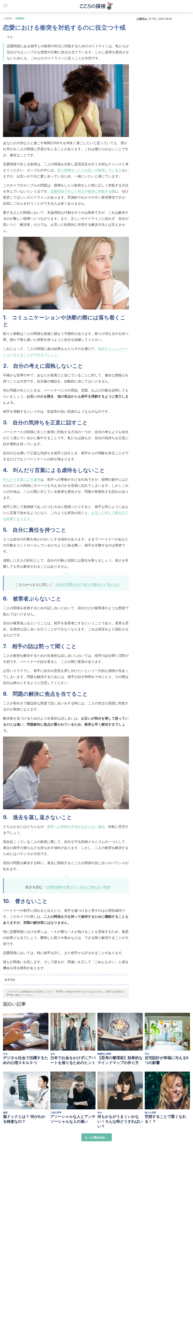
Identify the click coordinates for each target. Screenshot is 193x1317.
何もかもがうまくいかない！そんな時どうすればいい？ (120, 1121)
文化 (5, 1053)
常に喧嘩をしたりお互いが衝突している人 (89, 170)
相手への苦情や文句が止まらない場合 (76, 827)
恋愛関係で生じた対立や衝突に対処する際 (83, 191)
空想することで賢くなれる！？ (165, 1119)
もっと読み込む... (97, 1137)
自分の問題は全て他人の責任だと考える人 (88, 585)
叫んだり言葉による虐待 (21, 479)
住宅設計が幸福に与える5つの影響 (166, 1060)
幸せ (147, 1053)
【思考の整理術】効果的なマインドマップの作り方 (120, 1060)
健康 (5, 1112)
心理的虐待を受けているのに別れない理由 (78, 887)
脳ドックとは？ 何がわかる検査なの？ (24, 1119)
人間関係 (7, 18)
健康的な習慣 (104, 1053)
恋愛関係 (20, 18)
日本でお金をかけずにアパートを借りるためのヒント (73, 1060)
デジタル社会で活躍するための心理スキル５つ (25, 1060)
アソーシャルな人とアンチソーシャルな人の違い (73, 1119)
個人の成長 (150, 1112)
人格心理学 (56, 1112)
